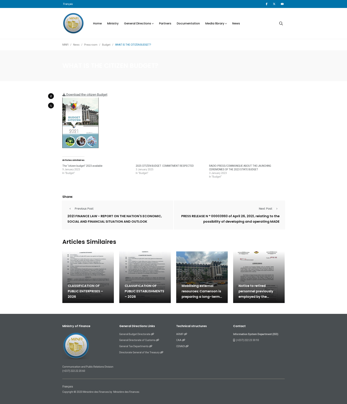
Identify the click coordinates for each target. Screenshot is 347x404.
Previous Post (84, 209)
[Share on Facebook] (51, 96)
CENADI (180, 346)
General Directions (137, 23)
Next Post (265, 209)
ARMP (180, 334)
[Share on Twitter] (51, 105)
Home (97, 23)
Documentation (188, 23)
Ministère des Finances (126, 391)
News (236, 23)
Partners (165, 23)
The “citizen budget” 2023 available (82, 165)
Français (68, 4)
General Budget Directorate (135, 334)
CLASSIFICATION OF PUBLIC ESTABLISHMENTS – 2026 (144, 291)
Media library (214, 23)
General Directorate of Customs (137, 340)
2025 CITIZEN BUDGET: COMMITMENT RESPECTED (165, 165)
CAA (179, 340)
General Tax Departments (134, 346)
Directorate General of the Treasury (139, 352)
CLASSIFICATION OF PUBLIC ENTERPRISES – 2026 (85, 291)
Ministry (113, 23)
